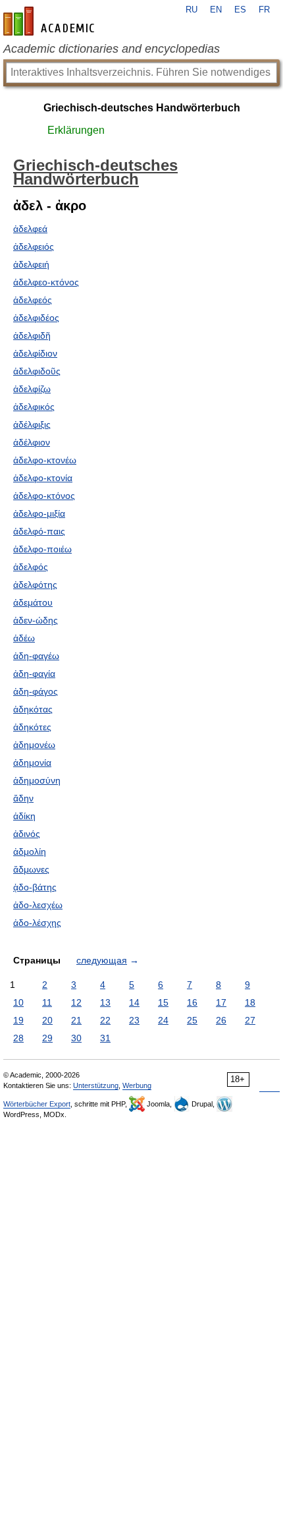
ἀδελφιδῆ (32, 335)
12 (76, 1002)
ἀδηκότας (33, 709)
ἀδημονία (32, 762)
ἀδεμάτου (33, 602)
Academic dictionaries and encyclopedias (111, 48)
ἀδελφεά (30, 228)
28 (18, 1038)
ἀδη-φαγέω (36, 655)
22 (105, 1020)
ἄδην (23, 798)
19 (18, 1020)
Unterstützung (95, 1085)
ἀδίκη (24, 816)
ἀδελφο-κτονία (42, 478)
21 (76, 1020)
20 (47, 1020)
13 (105, 1002)
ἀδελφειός (33, 246)
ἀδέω (24, 638)
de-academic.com (50, 21)
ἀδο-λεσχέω (38, 905)
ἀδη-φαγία (34, 673)
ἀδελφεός (32, 300)
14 (134, 1002)
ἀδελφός (30, 567)
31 (105, 1038)
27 (250, 1020)
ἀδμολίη (29, 851)
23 (134, 1020)
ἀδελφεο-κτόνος (46, 282)
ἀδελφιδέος (36, 317)
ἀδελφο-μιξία (39, 513)
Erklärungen (76, 130)
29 (47, 1038)
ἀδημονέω (34, 744)
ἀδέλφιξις (32, 424)
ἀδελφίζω (32, 389)
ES (240, 9)
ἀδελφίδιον (35, 353)
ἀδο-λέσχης (37, 922)
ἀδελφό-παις (39, 531)
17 (221, 1002)
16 (192, 1002)
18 (250, 1002)
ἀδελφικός (34, 406)
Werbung (136, 1085)
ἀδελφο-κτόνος (44, 495)
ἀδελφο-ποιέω (42, 549)
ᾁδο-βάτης (35, 887)
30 (76, 1038)
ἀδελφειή (31, 264)
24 (163, 1020)
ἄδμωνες (31, 869)
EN (216, 9)
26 (221, 1020)
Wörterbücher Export (36, 1104)
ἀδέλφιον (31, 442)
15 (163, 1002)
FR (264, 9)
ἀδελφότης (35, 584)
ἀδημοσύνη (37, 780)
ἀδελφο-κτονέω (44, 460)
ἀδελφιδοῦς (37, 371)
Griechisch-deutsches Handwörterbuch (141, 107)
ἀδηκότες (32, 727)
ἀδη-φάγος (35, 691)
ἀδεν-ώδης (35, 620)
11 (47, 1002)
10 (18, 1002)
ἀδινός (26, 833)
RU (191, 9)
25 (192, 1020)
